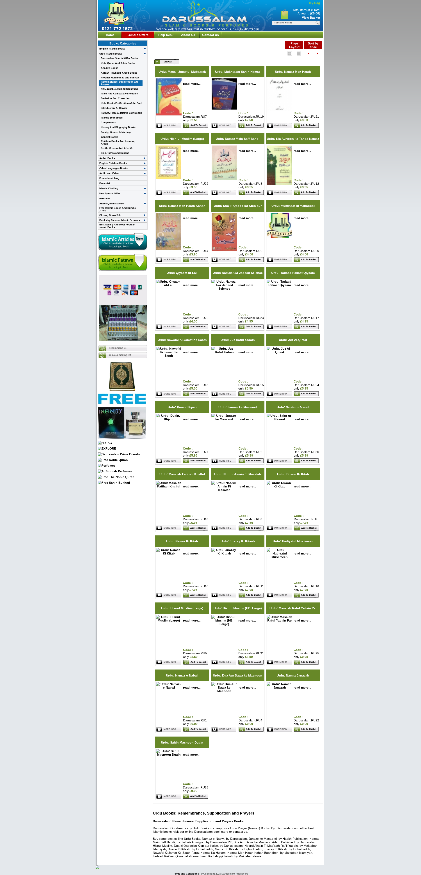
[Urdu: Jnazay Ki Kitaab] (224, 553)
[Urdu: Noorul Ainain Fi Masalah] (224, 490)
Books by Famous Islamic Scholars (119, 220)
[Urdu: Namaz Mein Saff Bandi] (224, 179)
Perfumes (104, 198)
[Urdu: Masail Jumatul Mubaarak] (169, 114)
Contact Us (210, 35)
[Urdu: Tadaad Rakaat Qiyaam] (279, 285)
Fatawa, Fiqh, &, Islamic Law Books (121, 113)
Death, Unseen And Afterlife (117, 148)
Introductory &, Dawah (114, 108)
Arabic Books (107, 158)
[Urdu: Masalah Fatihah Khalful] (169, 486)
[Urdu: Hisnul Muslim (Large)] (169, 620)
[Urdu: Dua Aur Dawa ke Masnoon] (224, 691)
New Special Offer (109, 193)
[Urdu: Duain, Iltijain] (169, 419)
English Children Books (113, 163)
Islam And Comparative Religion (119, 93)
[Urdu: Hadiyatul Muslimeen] (279, 557)
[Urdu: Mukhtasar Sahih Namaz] (224, 108)
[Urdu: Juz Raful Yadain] (224, 352)
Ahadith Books (109, 68)
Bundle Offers (138, 35)
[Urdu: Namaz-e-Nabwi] (169, 687)
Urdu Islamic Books (110, 53)
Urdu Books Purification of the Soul (121, 103)
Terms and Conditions (186, 873)
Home (110, 35)
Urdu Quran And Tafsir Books (118, 63)
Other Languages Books (113, 168)
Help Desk (165, 35)
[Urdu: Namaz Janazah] (279, 687)
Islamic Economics (112, 117)
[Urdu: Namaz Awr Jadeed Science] (224, 288)
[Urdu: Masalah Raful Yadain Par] (279, 620)
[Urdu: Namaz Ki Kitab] (169, 553)
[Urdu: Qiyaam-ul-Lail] (169, 285)
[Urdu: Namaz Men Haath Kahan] (168, 249)
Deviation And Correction (115, 98)
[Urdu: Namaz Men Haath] (279, 111)
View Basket (311, 17)
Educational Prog (109, 178)
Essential (104, 183)
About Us (188, 35)
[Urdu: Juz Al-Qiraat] (279, 352)
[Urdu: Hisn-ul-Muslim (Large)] (168, 178)
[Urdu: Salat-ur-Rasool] (279, 419)
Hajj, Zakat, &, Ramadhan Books (119, 88)
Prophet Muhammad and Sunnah (120, 77)
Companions (108, 122)
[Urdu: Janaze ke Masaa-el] (224, 419)
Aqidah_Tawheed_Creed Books (119, 72)
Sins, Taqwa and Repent (115, 153)
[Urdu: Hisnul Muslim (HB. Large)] (224, 624)
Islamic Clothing (108, 188)
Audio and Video (109, 173)
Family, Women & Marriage (116, 132)
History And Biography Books (118, 127)
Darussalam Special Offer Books (119, 58)
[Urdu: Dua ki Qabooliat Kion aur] (224, 250)
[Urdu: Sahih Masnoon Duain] (169, 754)
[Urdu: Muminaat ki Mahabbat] (279, 237)
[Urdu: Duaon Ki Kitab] (280, 486)
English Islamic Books (112, 48)
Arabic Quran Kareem (111, 203)
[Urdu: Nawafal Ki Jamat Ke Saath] (169, 355)
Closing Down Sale (110, 215)
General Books (109, 137)
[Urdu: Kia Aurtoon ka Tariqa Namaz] (279, 184)
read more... (192, 83)
